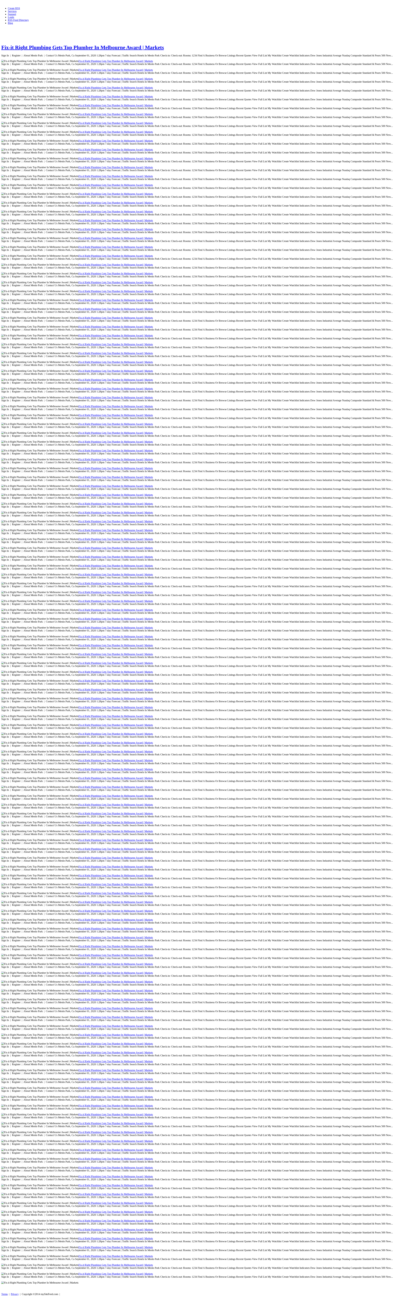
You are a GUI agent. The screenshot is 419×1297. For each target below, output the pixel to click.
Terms (4, 1294)
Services (12, 11)
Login (11, 17)
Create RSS (14, 8)
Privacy (15, 1294)
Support (12, 14)
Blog (10, 23)
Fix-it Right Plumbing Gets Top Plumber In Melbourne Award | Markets (82, 47)
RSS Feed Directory (18, 20)
